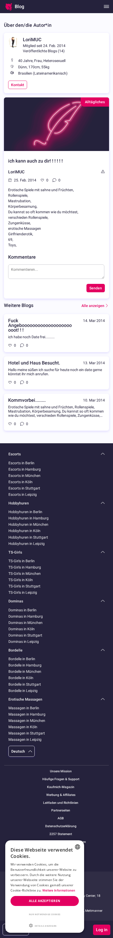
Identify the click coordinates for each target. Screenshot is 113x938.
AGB (61, 818)
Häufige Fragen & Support (60, 779)
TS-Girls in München (24, 573)
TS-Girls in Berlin (21, 561)
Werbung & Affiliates (60, 795)
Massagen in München (26, 720)
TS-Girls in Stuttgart (24, 586)
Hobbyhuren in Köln (24, 531)
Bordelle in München (24, 671)
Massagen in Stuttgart (26, 733)
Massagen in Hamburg (26, 714)
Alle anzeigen (92, 306)
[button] (45, 925)
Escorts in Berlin (21, 463)
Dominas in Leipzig (23, 641)
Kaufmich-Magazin (60, 787)
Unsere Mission (61, 771)
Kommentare (22, 257)
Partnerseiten (60, 810)
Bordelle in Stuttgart (24, 684)
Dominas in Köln (21, 629)
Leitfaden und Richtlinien (60, 803)
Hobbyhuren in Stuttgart (28, 537)
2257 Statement (60, 834)
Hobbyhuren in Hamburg (28, 518)
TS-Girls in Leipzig (22, 592)
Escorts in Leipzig (22, 494)
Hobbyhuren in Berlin (25, 512)
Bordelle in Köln (20, 678)
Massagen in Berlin (23, 708)
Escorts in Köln (20, 482)
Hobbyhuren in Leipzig (26, 543)
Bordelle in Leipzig (23, 691)
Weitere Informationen (58, 890)
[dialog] (44, 886)
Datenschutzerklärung (60, 826)
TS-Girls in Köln (20, 580)
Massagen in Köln (22, 727)
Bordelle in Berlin (21, 659)
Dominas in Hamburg (25, 616)
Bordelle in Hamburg (25, 665)
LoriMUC (32, 39)
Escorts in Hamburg (24, 469)
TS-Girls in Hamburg (24, 567)
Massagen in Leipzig (25, 739)
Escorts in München (24, 475)
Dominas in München (25, 623)
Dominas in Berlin (22, 610)
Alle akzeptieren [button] (44, 901)
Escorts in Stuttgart (24, 488)
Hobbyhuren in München (28, 524)
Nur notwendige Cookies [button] (44, 914)
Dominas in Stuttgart (25, 635)
